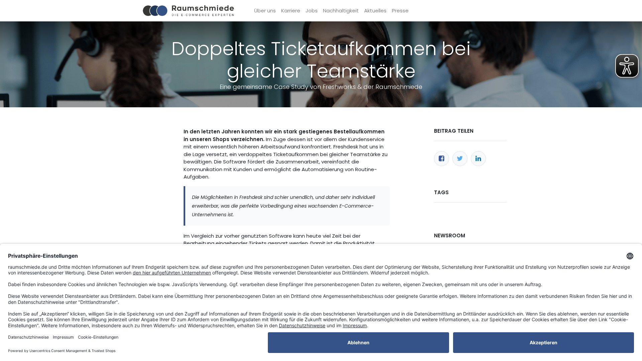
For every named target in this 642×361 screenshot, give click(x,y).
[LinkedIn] (478, 158)
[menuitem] (265, 10)
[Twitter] (459, 158)
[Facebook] (441, 158)
